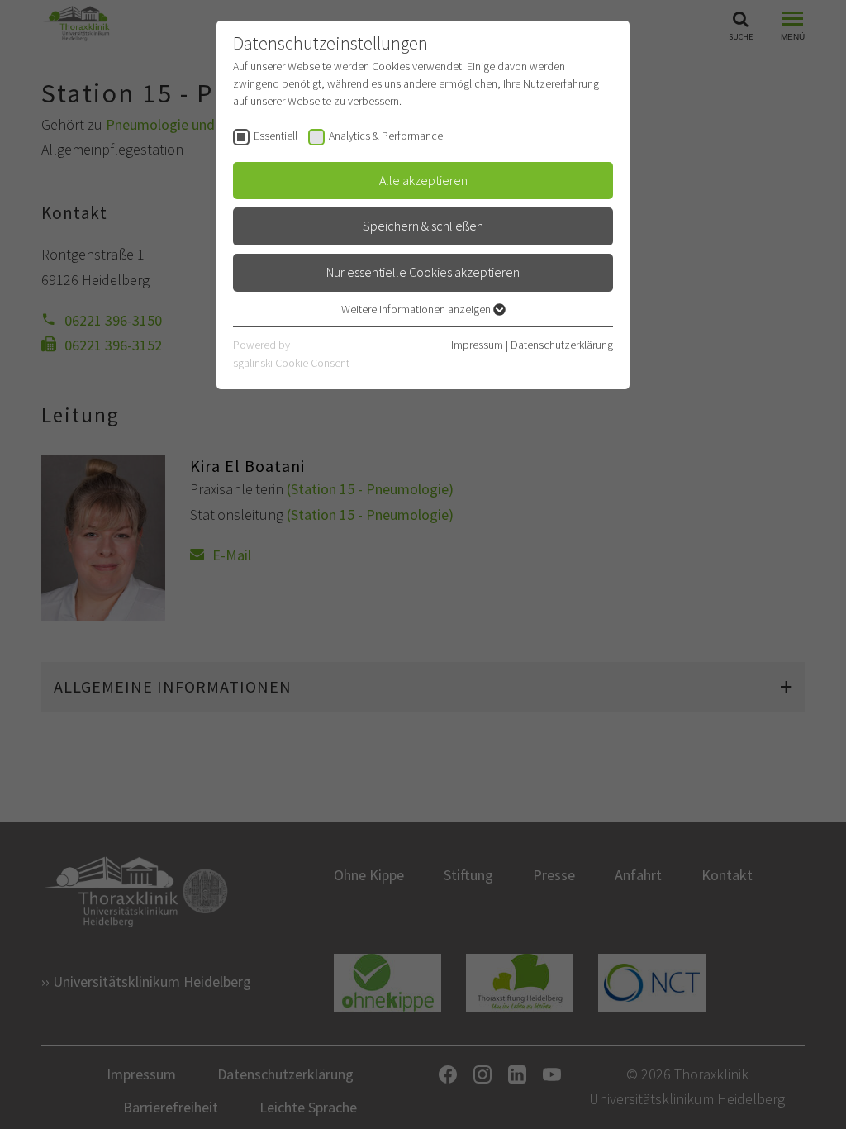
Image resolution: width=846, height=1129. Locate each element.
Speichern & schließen (423, 225)
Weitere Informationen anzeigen (417, 309)
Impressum (477, 344)
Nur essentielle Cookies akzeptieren (423, 272)
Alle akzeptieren (423, 180)
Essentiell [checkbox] (275, 135)
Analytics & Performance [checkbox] (386, 135)
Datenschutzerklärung (562, 344)
